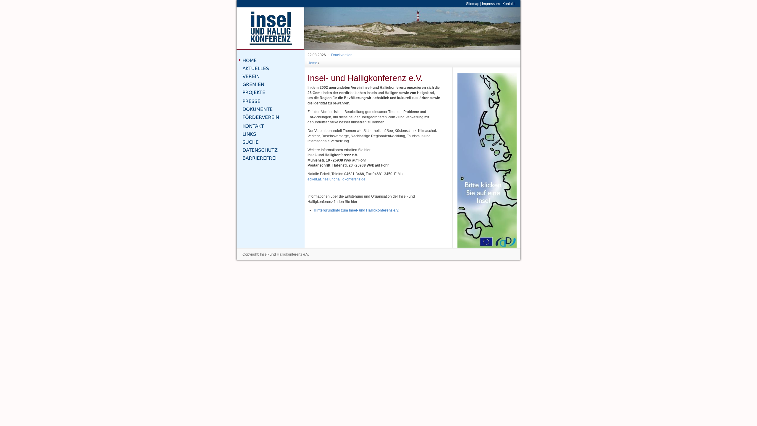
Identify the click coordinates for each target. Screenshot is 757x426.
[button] (320, 28)
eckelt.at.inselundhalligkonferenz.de (336, 179)
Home (312, 63)
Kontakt (508, 4)
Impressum (491, 4)
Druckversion (341, 55)
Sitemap (472, 4)
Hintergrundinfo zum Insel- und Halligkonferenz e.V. (356, 210)
